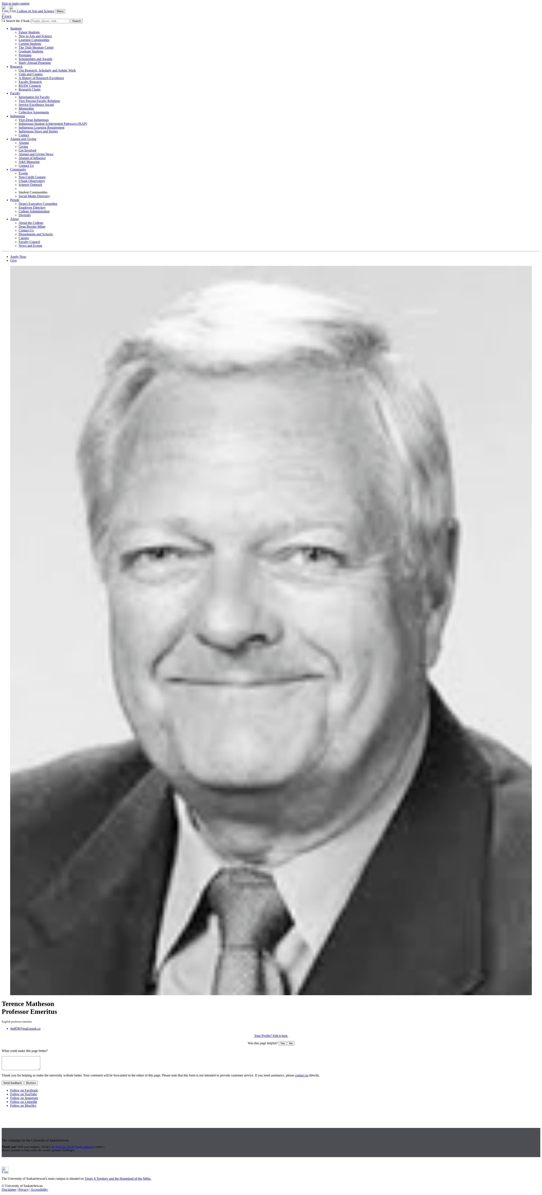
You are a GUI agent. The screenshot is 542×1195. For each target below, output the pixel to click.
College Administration (34, 211)
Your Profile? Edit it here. (271, 1036)
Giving (23, 146)
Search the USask (18, 21)
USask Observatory (32, 181)
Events (23, 173)
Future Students (29, 32)
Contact (24, 135)
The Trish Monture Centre (36, 47)
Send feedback (12, 1083)
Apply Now (18, 256)
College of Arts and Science (35, 11)
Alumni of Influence (32, 158)
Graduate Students (31, 51)
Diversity (25, 215)
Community (18, 169)
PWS (6, 16)
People (14, 200)
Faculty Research (30, 82)
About (14, 219)
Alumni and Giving (23, 139)
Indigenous (17, 116)
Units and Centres (31, 74)
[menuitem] (275, 46)
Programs (25, 55)
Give (13, 260)
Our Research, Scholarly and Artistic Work (47, 70)
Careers (24, 238)
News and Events (30, 245)
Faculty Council (29, 242)
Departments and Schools (36, 234)
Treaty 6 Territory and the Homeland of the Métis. (118, 1178)
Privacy (23, 1189)
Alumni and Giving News (36, 154)
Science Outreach (30, 184)
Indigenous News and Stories (38, 131)
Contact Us (26, 165)
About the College (31, 223)
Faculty (15, 93)
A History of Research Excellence (41, 78)
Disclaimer (9, 1189)
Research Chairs (29, 89)
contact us (301, 1075)
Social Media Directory (34, 196)
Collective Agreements (34, 112)
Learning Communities (34, 40)
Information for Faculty (34, 97)
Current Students (30, 44)
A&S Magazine (29, 162)
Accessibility (39, 1189)
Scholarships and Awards (35, 59)
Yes (282, 1043)
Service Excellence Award (36, 104)
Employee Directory (32, 207)
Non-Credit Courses (32, 177)
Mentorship (26, 108)
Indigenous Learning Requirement (41, 127)
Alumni (24, 143)
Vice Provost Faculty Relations (39, 101)
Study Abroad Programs (35, 63)
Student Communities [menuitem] (33, 192)
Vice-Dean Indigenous (34, 120)
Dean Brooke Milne (32, 226)
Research (16, 66)
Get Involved (27, 150)
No (291, 1043)
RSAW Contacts (30, 85)
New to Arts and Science (35, 36)
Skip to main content (15, 3)
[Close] (3, 14)
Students (16, 28)
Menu (60, 11)
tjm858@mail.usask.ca (25, 1028)
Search (76, 21)
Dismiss (31, 1083)
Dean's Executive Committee (38, 204)
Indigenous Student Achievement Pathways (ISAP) (53, 124)
